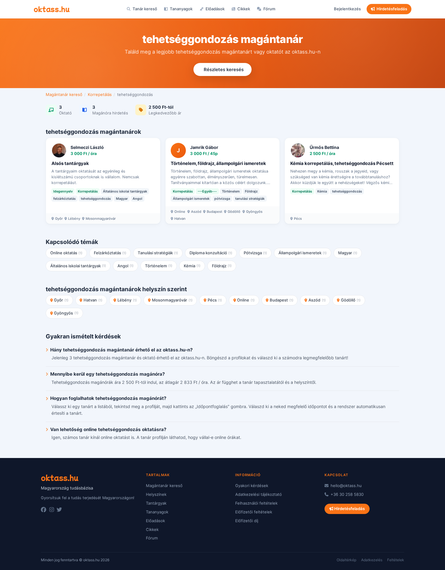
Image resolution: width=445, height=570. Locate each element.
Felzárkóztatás (110, 252)
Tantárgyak (156, 503)
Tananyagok (181, 8)
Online (246, 300)
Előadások (215, 8)
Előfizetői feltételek (253, 511)
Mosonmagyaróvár (172, 300)
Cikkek (243, 8)
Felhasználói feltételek (256, 503)
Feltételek (395, 560)
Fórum (268, 8)
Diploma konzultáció (211, 252)
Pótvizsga (255, 252)
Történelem (159, 265)
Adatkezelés (371, 560)
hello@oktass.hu (345, 485)
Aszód (317, 300)
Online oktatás (66, 252)
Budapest (281, 300)
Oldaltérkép (346, 560)
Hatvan (93, 300)
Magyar (348, 252)
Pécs (215, 300)
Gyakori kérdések (251, 485)
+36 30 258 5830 (346, 494)
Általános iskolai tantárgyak (78, 265)
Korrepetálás (100, 94)
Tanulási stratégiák (158, 252)
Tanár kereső (144, 8)
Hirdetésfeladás (392, 8)
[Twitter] (59, 510)
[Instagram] (51, 510)
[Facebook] (43, 510)
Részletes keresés (224, 69)
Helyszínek (156, 494)
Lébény (127, 300)
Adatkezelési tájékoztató (258, 494)
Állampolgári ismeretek (303, 252)
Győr (61, 300)
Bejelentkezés (347, 8)
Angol (125, 265)
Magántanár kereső (64, 94)
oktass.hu (52, 8)
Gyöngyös (66, 313)
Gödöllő (351, 300)
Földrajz (222, 265)
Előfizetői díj (246, 520)
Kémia (192, 265)
